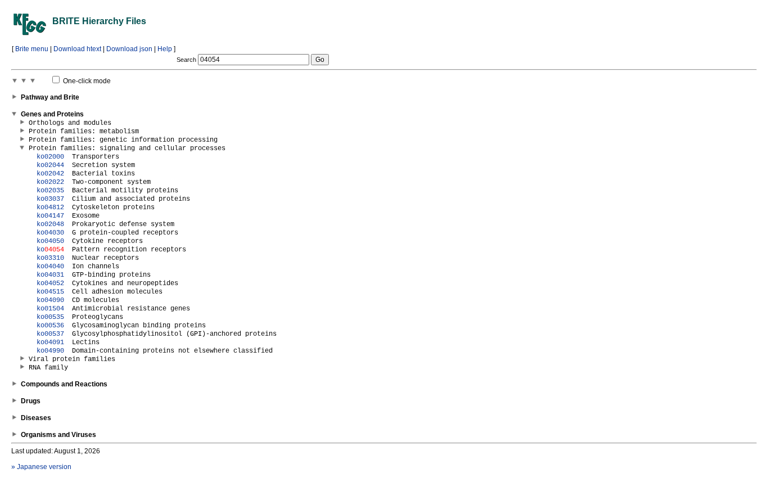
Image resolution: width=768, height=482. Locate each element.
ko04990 (50, 351)
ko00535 (50, 317)
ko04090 (50, 300)
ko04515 (50, 292)
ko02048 (50, 224)
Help (164, 49)
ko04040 (50, 267)
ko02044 (50, 165)
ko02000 (50, 157)
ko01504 (50, 309)
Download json (129, 49)
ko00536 (50, 326)
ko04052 (50, 283)
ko (50, 250)
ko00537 (50, 334)
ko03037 (50, 199)
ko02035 (50, 191)
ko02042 (50, 174)
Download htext (77, 49)
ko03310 (50, 258)
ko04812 (50, 207)
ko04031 (50, 275)
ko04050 (50, 241)
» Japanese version (41, 467)
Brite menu (31, 49)
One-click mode (86, 81)
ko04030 (50, 233)
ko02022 (50, 182)
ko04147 (50, 216)
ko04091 (50, 342)
